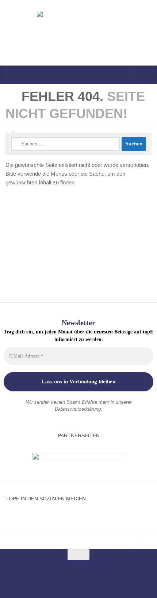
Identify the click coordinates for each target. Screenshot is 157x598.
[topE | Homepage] (78, 33)
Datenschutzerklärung (78, 409)
